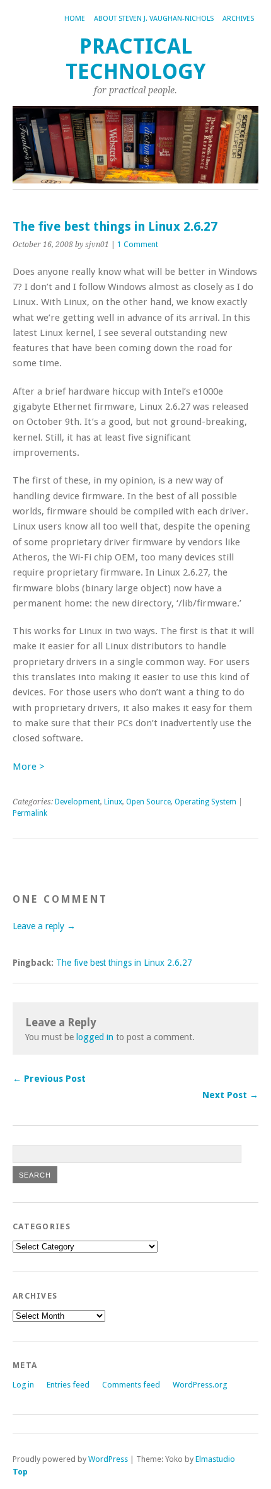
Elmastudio (215, 1459)
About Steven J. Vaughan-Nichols (154, 18)
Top (20, 1471)
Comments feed (131, 1384)
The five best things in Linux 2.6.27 (124, 963)
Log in (23, 1384)
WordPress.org (200, 1384)
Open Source (148, 801)
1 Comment (137, 244)
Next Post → (230, 1095)
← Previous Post (49, 1079)
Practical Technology (135, 59)
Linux (113, 801)
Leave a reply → (44, 926)
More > (29, 766)
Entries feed (68, 1384)
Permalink (30, 813)
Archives (238, 18)
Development (77, 801)
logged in (94, 1037)
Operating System (205, 801)
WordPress (108, 1459)
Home (74, 18)
